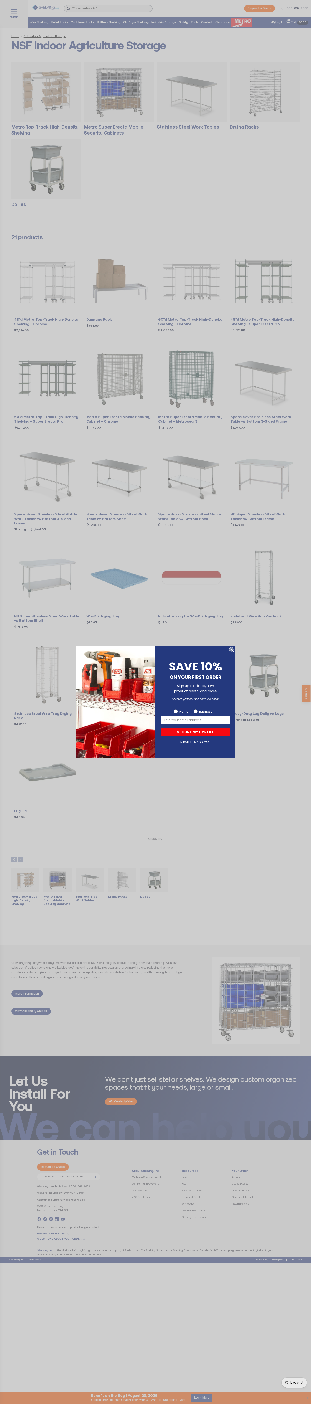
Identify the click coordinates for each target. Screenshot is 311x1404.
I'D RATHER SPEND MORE (195, 742)
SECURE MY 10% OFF (195, 732)
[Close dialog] (232, 650)
